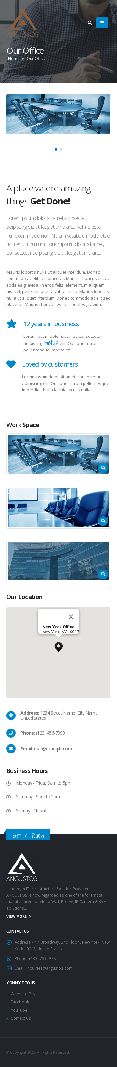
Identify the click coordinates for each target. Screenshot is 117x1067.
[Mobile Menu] (102, 22)
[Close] (71, 616)
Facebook (20, 1001)
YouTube (19, 1009)
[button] (55, 149)
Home (14, 58)
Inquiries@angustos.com (49, 968)
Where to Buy (23, 993)
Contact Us (21, 1018)
